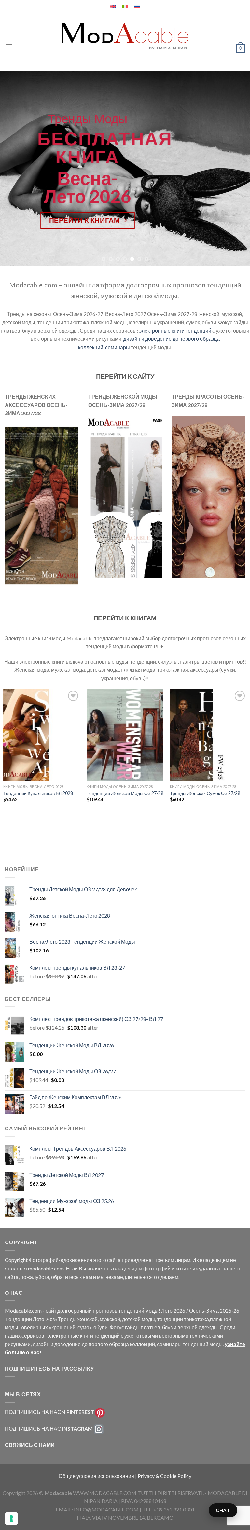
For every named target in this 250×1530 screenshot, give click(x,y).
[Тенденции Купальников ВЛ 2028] (41, 735)
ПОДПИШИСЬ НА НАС (49, 1428)
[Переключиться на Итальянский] (125, 6)
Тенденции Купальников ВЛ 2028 (38, 793)
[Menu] (9, 46)
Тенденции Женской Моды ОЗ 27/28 (125, 793)
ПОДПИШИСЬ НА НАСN (49, 1412)
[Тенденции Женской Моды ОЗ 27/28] (125, 735)
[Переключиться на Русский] (137, 6)
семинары (117, 347)
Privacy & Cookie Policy (164, 1476)
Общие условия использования (97, 1476)
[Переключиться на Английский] (112, 6)
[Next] (237, 168)
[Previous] (13, 168)
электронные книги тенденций (175, 330)
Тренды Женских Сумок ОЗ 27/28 (205, 793)
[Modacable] (125, 36)
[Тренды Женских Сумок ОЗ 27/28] (208, 735)
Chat (223, 1510)
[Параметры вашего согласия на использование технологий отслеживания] (11, 1518)
